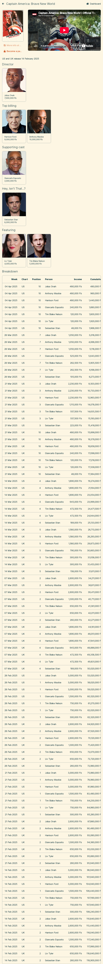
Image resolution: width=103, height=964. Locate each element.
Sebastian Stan (11, 219)
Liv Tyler (8, 261)
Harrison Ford (10, 137)
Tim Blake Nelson (37, 261)
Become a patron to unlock (15, 51)
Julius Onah (9, 95)
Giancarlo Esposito (12, 178)
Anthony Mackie (36, 137)
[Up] (3, 4)
